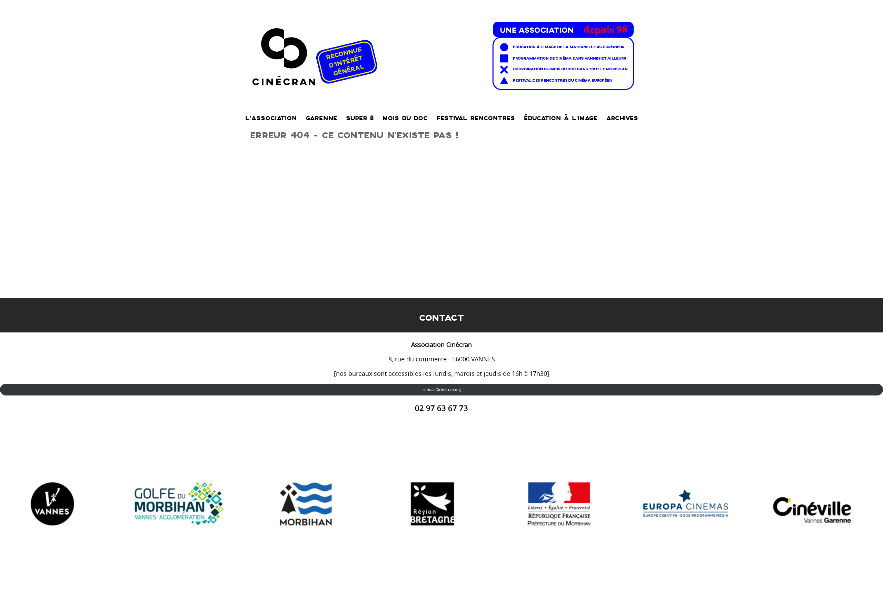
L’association (271, 118)
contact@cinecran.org (442, 389)
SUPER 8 (360, 118)
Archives (622, 118)
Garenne (321, 118)
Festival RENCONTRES (476, 118)
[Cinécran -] (441, 54)
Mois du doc (405, 118)
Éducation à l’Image (560, 118)
